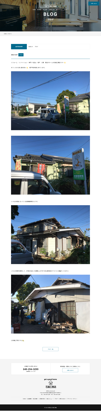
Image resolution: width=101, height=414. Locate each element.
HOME (34, 9)
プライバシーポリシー (72, 398)
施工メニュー (59, 9)
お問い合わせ (94, 3)
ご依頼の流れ (51, 9)
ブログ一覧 (50, 349)
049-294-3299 (30, 369)
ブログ (65, 9)
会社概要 (39, 9)
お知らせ (30, 46)
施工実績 (45, 9)
